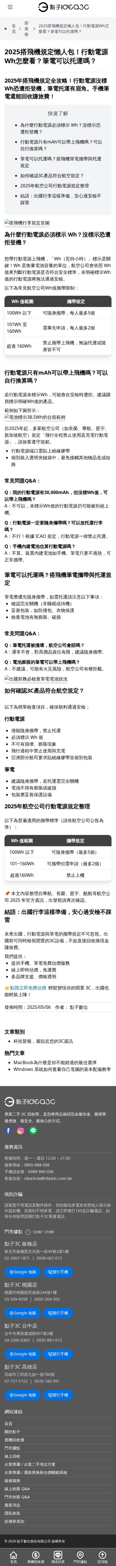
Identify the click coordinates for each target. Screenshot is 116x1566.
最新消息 (12, 1505)
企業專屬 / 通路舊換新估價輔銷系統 (36, 1472)
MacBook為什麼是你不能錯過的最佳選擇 (55, 1062)
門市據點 (12, 1448)
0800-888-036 (37, 1164)
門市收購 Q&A (17, 1496)
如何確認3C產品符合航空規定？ (52, 175)
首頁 (8, 1423)
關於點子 (12, 1431)
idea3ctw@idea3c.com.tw (48, 1178)
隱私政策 (12, 1513)
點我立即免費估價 (28, 988)
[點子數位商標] (63, 7)
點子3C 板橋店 (21, 1243)
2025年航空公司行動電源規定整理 (54, 186)
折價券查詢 (14, 1521)
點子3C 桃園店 (21, 1284)
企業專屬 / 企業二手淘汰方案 (30, 1464)
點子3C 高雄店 (21, 1366)
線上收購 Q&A (17, 1488)
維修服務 (12, 1480)
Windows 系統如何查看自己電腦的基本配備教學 (62, 1069)
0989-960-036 (40, 1171)
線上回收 (12, 1456)
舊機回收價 (14, 1439)
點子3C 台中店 (21, 1325)
